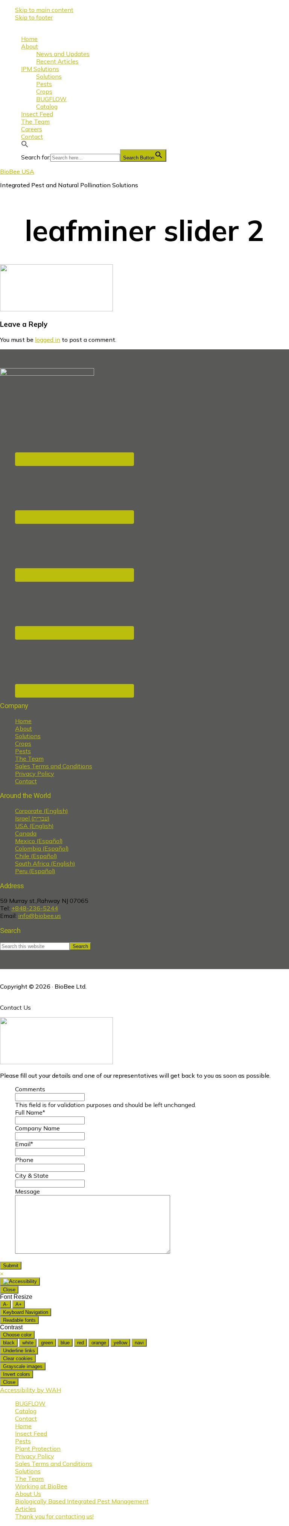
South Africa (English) (45, 863)
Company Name (37, 1128)
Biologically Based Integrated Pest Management (82, 1501)
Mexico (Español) (39, 841)
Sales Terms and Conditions (53, 766)
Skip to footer (34, 17)
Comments (30, 1089)
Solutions (28, 736)
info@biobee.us (39, 915)
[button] (25, 145)
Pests (23, 751)
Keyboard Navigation (25, 1312)
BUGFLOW (30, 1403)
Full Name (30, 1112)
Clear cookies (18, 1358)
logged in (47, 339)
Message (27, 1191)
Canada (26, 833)
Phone (24, 1159)
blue (65, 1342)
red (80, 1342)
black (9, 1342)
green (47, 1342)
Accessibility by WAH (30, 1390)
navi (139, 1342)
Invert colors (16, 1374)
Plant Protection (38, 1448)
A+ (18, 1304)
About (23, 728)
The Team (29, 758)
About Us (28, 1493)
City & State (32, 1175)
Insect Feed (31, 1433)
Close (9, 1289)
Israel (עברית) (32, 818)
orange (98, 1342)
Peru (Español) (35, 871)
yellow (120, 1342)
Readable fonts (19, 1320)
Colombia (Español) (42, 848)
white (27, 1342)
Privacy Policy (34, 773)
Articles (25, 1508)
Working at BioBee (41, 1486)
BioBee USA (17, 171)
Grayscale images (23, 1366)
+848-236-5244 (34, 908)
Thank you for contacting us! (54, 1516)
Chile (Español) (36, 856)
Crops (23, 743)
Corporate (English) (41, 811)
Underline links (19, 1350)
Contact (26, 781)
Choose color (17, 1335)
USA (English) (34, 826)
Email (24, 1144)
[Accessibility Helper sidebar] (20, 1281)
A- (5, 1304)
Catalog (26, 1411)
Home (23, 721)
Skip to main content (44, 10)
